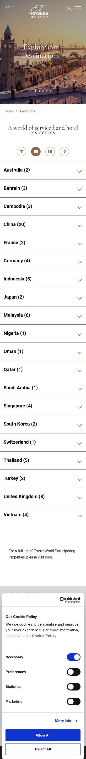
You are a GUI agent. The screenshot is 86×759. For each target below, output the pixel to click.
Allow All (43, 735)
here (48, 556)
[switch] (74, 672)
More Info (63, 721)
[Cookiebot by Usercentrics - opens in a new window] (61, 600)
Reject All (43, 749)
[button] (35, 91)
